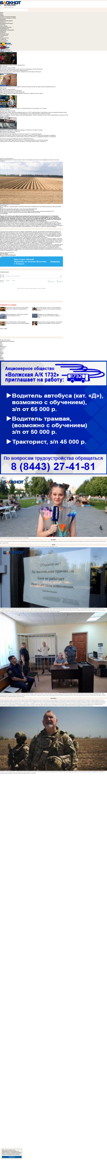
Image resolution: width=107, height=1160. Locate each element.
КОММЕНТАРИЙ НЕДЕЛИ (6, 20)
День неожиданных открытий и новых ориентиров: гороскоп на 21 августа (76, 695)
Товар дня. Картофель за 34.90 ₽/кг (99, 695)
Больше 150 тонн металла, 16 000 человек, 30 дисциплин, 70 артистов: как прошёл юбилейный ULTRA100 (65, 702)
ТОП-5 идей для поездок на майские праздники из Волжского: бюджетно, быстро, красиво (21, 93)
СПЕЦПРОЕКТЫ (4, 35)
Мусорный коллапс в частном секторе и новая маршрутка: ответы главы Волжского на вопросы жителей (25, 113)
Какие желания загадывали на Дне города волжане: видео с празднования (14, 537)
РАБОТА (9, 43)
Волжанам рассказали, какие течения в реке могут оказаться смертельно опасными (47, 700)
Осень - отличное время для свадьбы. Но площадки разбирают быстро (90, 608)
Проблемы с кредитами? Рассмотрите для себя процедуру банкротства (45, 695)
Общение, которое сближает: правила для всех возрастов (65, 704)
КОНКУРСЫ (3, 22)
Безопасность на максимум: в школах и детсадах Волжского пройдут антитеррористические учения (73, 705)
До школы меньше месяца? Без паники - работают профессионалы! (19, 701)
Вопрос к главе (3, 94)
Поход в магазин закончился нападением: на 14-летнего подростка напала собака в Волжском (22, 211)
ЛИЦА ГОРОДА (3, 26)
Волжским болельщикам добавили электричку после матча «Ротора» (15, 546)
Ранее (13, 280)
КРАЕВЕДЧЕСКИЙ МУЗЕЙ (6, 23)
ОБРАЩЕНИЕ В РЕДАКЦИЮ (7, 30)
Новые (2, 280)
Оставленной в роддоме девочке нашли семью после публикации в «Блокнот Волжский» (21, 69)
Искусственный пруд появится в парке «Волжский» (12, 92)
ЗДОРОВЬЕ (3, 19)
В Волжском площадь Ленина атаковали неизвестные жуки (45, 611)
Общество (2, 158)
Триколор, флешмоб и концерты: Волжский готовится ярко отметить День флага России (34, 704)
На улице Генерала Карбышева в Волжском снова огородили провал (61, 608)
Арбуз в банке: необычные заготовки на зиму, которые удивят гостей (44, 546)
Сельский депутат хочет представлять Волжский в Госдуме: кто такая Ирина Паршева (20, 134)
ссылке (15, 250)
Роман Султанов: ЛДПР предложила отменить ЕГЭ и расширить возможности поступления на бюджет (53, 541)
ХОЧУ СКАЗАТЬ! (4, 40)
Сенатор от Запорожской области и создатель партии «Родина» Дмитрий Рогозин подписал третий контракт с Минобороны (26, 771)
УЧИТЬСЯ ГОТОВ (8, 44)
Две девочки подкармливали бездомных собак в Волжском (14, 209)
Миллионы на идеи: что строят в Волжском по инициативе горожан (48, 693)
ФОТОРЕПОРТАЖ (4, 38)
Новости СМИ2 (3, 328)
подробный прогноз (4, 341)
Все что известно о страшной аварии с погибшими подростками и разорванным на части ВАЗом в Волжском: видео (27, 206)
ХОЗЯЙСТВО (3, 39)
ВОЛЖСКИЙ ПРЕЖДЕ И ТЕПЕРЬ (8, 18)
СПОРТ (1, 36)
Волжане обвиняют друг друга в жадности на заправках (25, 773)
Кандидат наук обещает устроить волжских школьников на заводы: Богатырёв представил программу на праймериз (28, 135)
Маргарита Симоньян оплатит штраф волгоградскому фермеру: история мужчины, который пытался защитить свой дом (57, 701)
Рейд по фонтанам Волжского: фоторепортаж (11, 90)
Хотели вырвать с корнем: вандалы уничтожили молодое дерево (15, 212)
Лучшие (8, 280)
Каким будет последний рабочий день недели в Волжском (13, 696)
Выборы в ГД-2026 (4, 116)
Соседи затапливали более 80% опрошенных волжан (13, 210)
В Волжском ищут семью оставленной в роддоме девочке (14, 70)
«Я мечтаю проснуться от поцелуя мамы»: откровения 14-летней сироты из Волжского (20, 71)
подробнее (11, 341)
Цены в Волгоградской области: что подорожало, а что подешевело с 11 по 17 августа (26, 702)
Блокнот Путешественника (6, 73)
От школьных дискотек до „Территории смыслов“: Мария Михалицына (15, 541)
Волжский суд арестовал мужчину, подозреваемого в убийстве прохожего (16, 693)
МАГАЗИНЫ (7, 50)
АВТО (1, 14)
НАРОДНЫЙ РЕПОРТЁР (6, 27)
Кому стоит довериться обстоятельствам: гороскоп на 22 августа (87, 541)
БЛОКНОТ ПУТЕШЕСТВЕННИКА (8, 16)
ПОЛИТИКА (3, 32)
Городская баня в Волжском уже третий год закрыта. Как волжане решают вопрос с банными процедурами (22, 608)
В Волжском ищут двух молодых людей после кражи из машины (76, 693)
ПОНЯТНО (12, 1157)
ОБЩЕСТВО (3, 31)
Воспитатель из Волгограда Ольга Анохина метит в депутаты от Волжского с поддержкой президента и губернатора (28, 136)
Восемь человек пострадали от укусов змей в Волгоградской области (15, 700)
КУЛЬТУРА (2, 24)
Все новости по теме (5, 67)
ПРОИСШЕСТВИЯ (4, 34)
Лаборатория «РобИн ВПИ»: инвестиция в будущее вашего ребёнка (65, 771)
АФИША (2, 15)
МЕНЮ (1, 12)
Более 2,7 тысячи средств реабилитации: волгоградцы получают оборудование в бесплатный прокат (32, 705)
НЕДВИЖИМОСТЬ (4, 28)
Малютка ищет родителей (6, 51)
